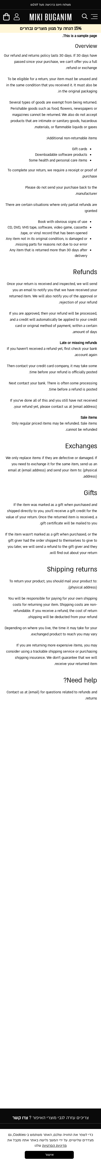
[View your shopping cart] (6, 18)
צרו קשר (20, 1118)
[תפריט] (93, 16)
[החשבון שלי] (17, 17)
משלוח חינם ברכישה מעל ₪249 (50, 5)
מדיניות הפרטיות (54, 1145)
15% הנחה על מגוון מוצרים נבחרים (50, 28)
